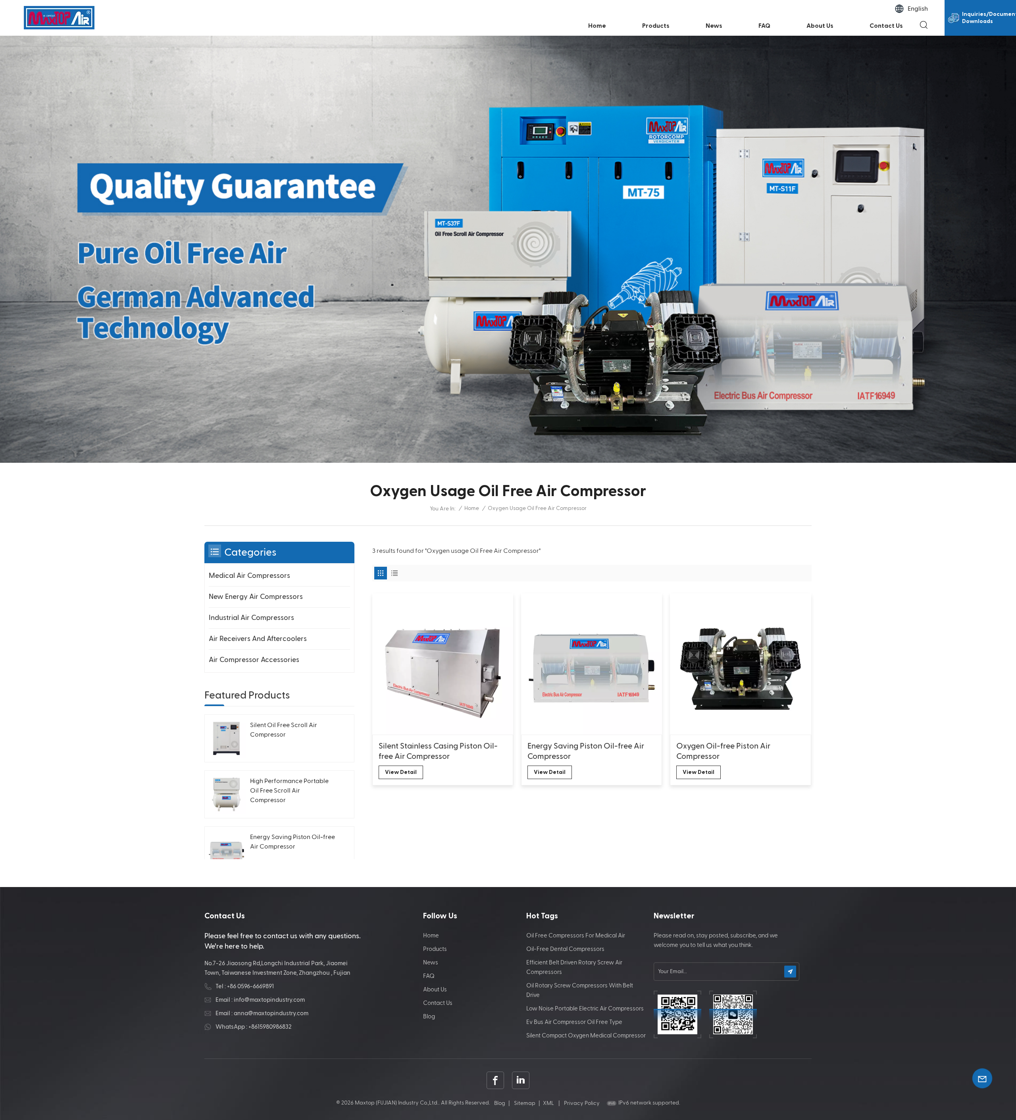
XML (548, 1103)
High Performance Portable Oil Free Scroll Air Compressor (289, 791)
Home (597, 26)
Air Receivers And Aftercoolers (258, 638)
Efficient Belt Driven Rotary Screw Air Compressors (574, 967)
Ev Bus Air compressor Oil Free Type (574, 1022)
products (656, 26)
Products (435, 949)
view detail (401, 772)
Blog (429, 1017)
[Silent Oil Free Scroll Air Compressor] (226, 738)
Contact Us (886, 26)
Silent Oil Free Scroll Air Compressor (283, 730)
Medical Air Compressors (249, 575)
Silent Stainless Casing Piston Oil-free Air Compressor (438, 751)
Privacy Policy (582, 1103)
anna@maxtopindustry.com (271, 1013)
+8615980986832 (270, 1027)
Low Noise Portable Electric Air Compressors (585, 1009)
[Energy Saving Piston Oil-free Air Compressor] (591, 663)
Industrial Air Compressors (251, 617)
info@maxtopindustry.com (269, 1000)
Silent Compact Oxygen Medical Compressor (586, 1036)
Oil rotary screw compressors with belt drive (579, 990)
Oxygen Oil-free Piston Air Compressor (723, 751)
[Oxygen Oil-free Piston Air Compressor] (740, 663)
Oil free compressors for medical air (575, 936)
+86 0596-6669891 (250, 986)
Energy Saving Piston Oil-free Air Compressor (585, 751)
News (714, 26)
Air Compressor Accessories (254, 659)
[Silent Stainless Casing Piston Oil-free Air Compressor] (442, 663)
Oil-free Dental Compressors (565, 949)
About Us (819, 26)
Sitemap (524, 1103)
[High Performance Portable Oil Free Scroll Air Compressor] (226, 794)
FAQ (764, 26)
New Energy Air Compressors (256, 596)
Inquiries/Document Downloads (989, 18)
